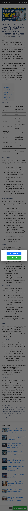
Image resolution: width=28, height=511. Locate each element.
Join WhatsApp (14, 258)
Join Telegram (14, 253)
